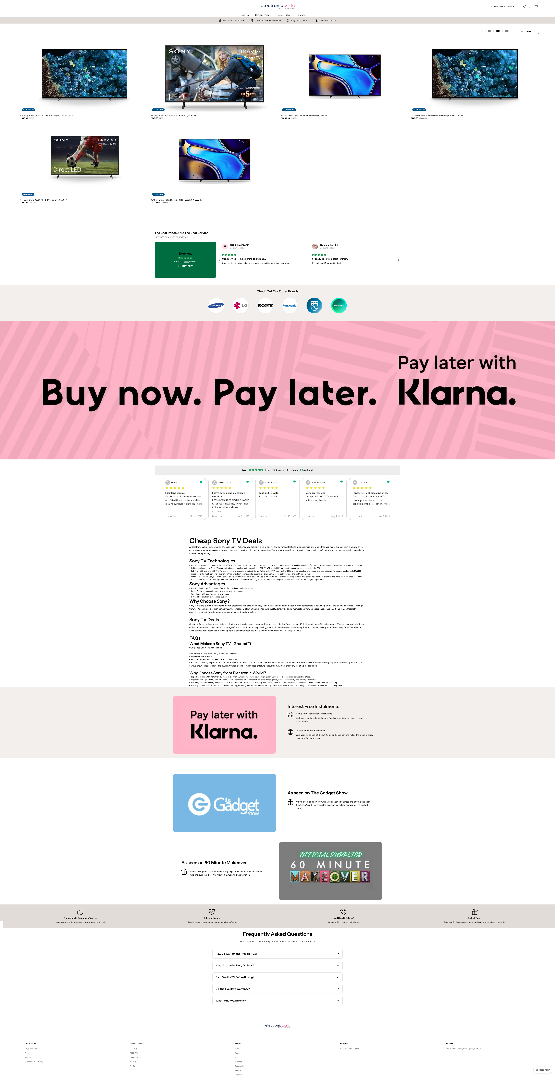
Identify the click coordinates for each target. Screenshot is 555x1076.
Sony (237, 1049)
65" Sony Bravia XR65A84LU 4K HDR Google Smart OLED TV (46, 115)
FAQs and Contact (32, 1049)
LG (236, 1057)
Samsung (239, 1053)
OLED (209, 565)
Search (28, 1057)
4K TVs (133, 1062)
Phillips (238, 1070)
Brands (302, 15)
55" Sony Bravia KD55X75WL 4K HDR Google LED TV (173, 115)
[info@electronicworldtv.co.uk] (504, 6)
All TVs (245, 15)
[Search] (524, 6)
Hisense (238, 1062)
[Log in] (530, 6)
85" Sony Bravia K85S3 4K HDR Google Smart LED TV (43, 200)
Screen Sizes (284, 15)
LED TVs (133, 1049)
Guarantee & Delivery (34, 1062)
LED (244, 627)
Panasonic (239, 1066)
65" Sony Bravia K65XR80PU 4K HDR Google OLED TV (304, 115)
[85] (84, 161)
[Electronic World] (277, 6)
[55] (215, 77)
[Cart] (536, 6)
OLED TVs (134, 1053)
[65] (84, 77)
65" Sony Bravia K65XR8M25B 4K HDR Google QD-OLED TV (176, 200)
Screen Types (262, 15)
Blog (27, 1053)
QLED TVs (134, 1057)
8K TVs (133, 1066)
